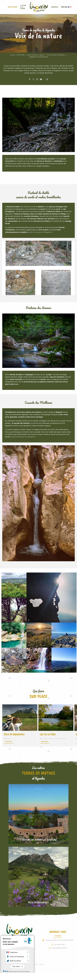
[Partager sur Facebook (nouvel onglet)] (30, 79)
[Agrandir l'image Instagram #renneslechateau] (13, 585)
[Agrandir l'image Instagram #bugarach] (51, 598)
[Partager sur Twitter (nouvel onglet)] (33, 79)
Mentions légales (38, 964)
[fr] (70, 7)
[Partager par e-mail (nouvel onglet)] (41, 79)
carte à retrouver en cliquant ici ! (40, 232)
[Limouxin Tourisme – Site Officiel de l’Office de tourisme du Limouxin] (19, 933)
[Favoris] (62, 7)
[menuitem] (12, 7)
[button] (66, 7)
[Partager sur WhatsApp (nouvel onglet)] (37, 79)
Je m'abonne (57, 936)
